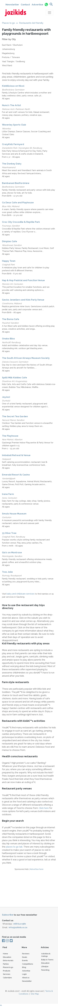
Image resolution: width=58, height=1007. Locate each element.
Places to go (8, 23)
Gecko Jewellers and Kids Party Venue (23, 300)
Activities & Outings (45, 955)
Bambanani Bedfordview (15, 183)
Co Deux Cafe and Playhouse (18, 202)
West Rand (7, 65)
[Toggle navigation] (49, 12)
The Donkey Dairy (11, 163)
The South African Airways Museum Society (26, 358)
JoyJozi (6, 397)
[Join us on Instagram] (7, 941)
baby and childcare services (20, 593)
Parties (6, 964)
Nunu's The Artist (11, 105)
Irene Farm (8, 494)
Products (6, 971)
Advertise (37, 4)
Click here (44, 808)
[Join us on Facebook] (3, 941)
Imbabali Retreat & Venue (16, 455)
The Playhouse (10, 436)
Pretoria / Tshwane (11, 57)
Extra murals (8, 960)
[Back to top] (29, 1005)
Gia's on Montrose (12, 552)
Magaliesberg (8, 53)
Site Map (35, 994)
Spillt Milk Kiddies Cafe (14, 377)
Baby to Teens (47, 960)
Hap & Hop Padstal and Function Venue (23, 280)
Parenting (45, 970)
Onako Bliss (8, 338)
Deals (24, 957)
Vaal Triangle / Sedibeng (13, 61)
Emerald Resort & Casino (16, 474)
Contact (25, 4)
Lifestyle (44, 966)
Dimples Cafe (9, 241)
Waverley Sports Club (14, 124)
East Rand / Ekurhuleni (12, 45)
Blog (24, 967)
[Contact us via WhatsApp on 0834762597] (46, 4)
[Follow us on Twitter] (11, 941)
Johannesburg (8, 49)
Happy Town (8, 261)
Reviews (25, 954)
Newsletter (12, 4)
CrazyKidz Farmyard (13, 144)
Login (24, 974)
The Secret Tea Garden (15, 416)
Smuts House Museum (14, 513)
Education (7, 957)
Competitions (27, 964)
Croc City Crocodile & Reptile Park (21, 222)
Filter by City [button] (9, 39)
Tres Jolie (7, 572)
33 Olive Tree (9, 533)
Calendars (7, 978)
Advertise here (36, 869)
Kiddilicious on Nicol (13, 86)
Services (6, 974)
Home (5, 954)
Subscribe (7, 915)
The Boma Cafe (10, 319)
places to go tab (14, 846)
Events (25, 960)
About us (25, 978)
